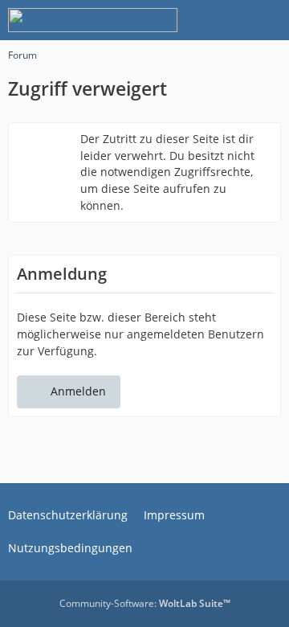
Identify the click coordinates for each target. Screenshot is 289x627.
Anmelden (78, 391)
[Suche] (188, 20)
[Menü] (268, 20)
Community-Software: (144, 603)
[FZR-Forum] (93, 20)
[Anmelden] (228, 20)
